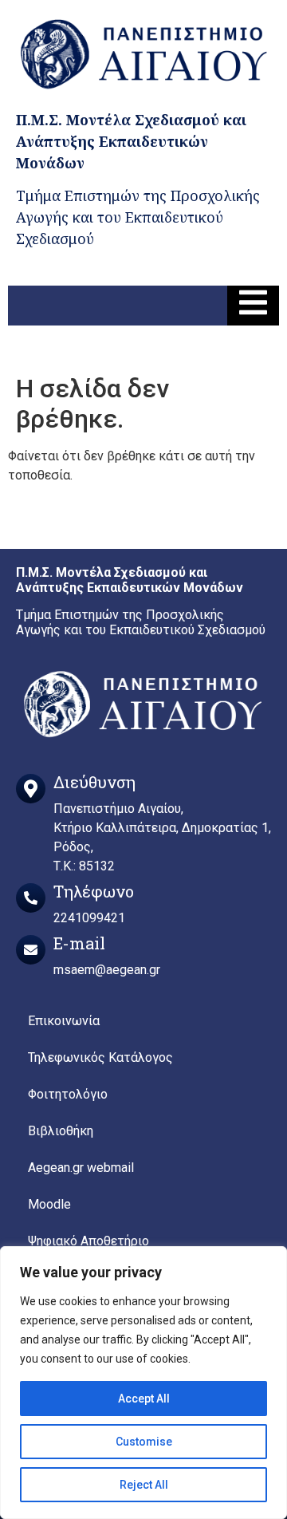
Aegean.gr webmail (81, 1167)
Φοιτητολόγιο (68, 1094)
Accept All (144, 1398)
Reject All (144, 1484)
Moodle (49, 1204)
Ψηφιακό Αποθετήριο (88, 1241)
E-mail (79, 943)
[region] (143, 1382)
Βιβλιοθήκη (60, 1130)
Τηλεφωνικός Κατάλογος (100, 1057)
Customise (144, 1441)
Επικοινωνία (64, 1020)
